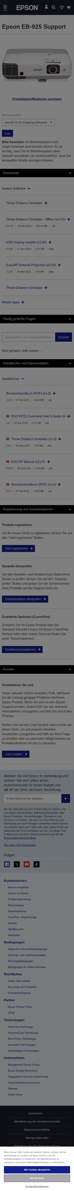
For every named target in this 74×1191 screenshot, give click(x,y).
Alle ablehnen (37, 1178)
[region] (37, 1168)
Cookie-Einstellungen (36, 1186)
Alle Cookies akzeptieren (37, 1169)
